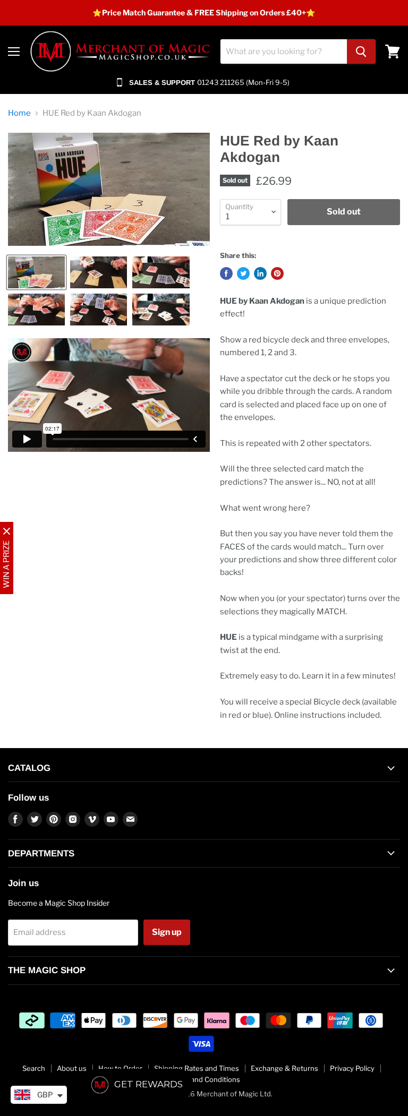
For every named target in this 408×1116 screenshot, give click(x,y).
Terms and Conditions (204, 1079)
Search (33, 1068)
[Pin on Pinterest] (277, 273)
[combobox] (283, 51)
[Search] (361, 51)
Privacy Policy (352, 1068)
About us (72, 1068)
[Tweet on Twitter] (243, 273)
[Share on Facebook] (226, 273)
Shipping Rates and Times (196, 1068)
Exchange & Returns (284, 1068)
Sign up (167, 932)
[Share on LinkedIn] (260, 273)
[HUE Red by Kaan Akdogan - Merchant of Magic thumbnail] (36, 272)
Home (19, 113)
